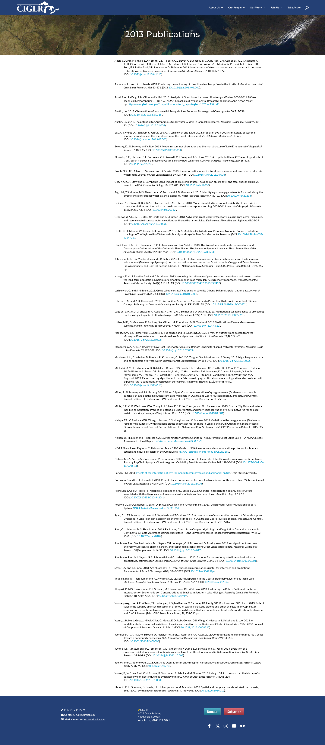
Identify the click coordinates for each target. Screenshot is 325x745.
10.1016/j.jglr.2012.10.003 (167, 655)
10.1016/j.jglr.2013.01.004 (149, 125)
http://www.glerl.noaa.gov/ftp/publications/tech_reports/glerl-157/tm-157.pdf (173, 104)
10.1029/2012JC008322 (195, 627)
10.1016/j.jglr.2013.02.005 (186, 483)
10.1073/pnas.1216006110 (145, 385)
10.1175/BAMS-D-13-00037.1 (229, 304)
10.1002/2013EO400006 (144, 641)
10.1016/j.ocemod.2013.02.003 (148, 139)
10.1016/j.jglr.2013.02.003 (177, 350)
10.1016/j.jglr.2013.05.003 (181, 293)
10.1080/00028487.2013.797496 (200, 283)
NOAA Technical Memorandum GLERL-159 (204, 451)
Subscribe (234, 711)
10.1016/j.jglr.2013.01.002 (234, 360)
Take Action (294, 7)
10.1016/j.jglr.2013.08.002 (145, 339)
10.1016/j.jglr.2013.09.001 (184, 87)
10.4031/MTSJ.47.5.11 (206, 325)
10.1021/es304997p (202, 571)
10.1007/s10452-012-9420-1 (147, 497)
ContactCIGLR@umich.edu (80, 714)
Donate (212, 711)
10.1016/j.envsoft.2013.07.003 (148, 223)
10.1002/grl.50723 (158, 665)
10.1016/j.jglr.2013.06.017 (185, 550)
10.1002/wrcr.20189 (149, 536)
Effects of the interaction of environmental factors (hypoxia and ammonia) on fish (183, 472)
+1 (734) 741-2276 (74, 709)
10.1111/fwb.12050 (197, 185)
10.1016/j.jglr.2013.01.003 (145, 680)
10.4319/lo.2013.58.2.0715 (146, 114)
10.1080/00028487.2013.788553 (194, 251)
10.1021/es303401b (212, 690)
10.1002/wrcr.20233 (239, 195)
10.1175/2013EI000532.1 (229, 315)
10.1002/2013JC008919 (172, 595)
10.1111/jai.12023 (140, 163)
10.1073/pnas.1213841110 (145, 74)
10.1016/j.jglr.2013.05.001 (240, 560)
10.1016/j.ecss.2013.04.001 (207, 413)
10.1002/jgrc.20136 (216, 581)
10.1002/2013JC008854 (166, 150)
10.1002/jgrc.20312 (163, 209)
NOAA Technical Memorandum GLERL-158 (178, 441)
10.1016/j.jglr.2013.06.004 (209, 174)
